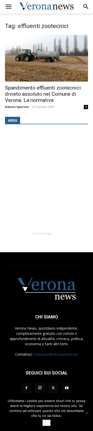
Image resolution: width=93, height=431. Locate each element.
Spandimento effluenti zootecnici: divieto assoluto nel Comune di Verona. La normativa (43, 94)
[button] (8, 6)
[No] (86, 412)
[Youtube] (67, 388)
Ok (46, 423)
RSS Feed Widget (42, 233)
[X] (53, 388)
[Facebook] (26, 388)
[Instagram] (40, 388)
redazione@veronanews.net (55, 354)
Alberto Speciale (17, 107)
